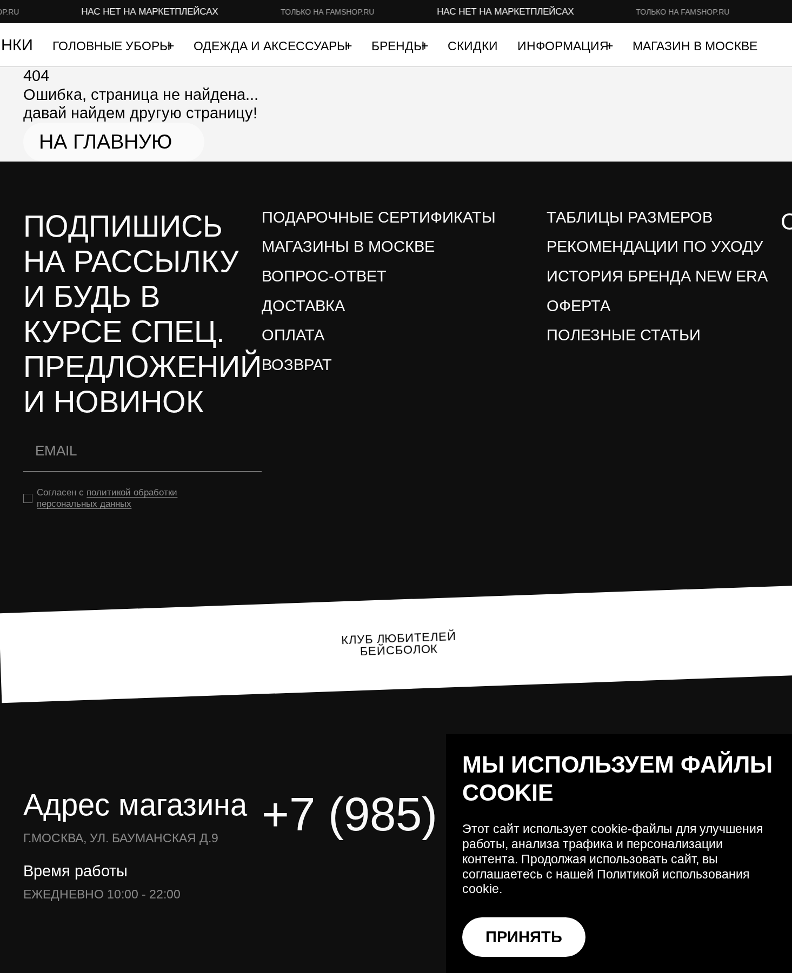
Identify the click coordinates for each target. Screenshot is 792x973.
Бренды (399, 46)
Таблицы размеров (630, 217)
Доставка (303, 305)
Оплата (293, 335)
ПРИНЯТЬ (523, 936)
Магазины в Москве (348, 246)
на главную (105, 141)
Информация (564, 46)
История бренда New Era (657, 276)
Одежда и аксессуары (272, 46)
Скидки (473, 46)
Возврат (297, 364)
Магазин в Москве (695, 46)
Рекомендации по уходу (655, 246)
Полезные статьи (624, 335)
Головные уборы (113, 46)
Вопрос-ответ (324, 276)
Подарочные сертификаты (379, 217)
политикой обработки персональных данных (107, 498)
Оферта (578, 305)
